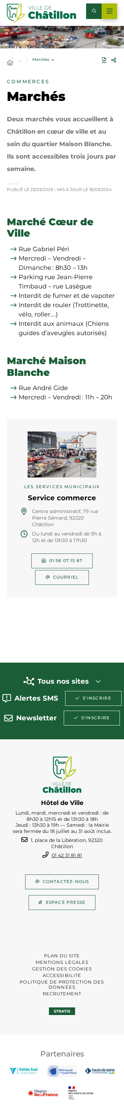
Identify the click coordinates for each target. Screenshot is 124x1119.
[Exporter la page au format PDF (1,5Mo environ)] (104, 60)
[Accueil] (10, 63)
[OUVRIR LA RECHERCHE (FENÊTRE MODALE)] (94, 11)
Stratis (62, 1011)
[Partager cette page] (113, 60)
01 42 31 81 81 (67, 855)
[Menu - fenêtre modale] (109, 11)
